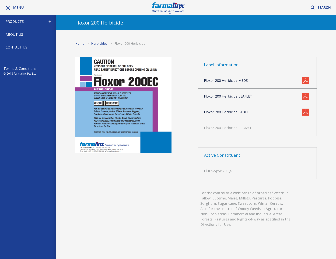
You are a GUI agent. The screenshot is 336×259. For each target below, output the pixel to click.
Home (79, 43)
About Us (14, 34)
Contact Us (16, 47)
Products (15, 21)
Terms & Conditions (20, 68)
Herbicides (99, 43)
